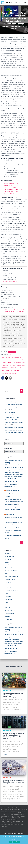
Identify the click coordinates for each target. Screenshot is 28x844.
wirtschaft (20, 482)
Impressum (21, 833)
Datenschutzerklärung (10, 833)
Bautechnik (8, 559)
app (21, 460)
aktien (6, 460)
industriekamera (20, 362)
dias (12, 360)
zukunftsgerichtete (12, 484)
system (3, 370)
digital (18, 465)
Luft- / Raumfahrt (9, 596)
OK (10, 841)
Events (6, 573)
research (10, 476)
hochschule (13, 470)
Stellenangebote (9, 619)
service (16, 476)
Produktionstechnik (9, 613)
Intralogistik (8, 587)
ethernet (24, 360)
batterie (13, 463)
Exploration (16, 467)
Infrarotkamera (5, 365)
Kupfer (6, 472)
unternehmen (10, 481)
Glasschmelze (11, 362)
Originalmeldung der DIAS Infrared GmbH (15, 309)
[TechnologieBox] (12, 2)
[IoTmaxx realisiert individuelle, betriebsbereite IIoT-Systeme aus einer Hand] (14, 767)
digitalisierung (9, 467)
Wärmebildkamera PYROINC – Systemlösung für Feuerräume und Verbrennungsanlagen (13, 185)
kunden (20, 470)
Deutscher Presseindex (13, 490)
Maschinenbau (8, 599)
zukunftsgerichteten (9, 486)
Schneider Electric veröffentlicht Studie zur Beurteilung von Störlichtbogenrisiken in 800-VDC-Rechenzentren (13, 736)
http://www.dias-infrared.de (10, 281)
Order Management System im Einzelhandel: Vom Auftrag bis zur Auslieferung (13, 530)
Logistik (7, 593)
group (5, 470)
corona (9, 465)
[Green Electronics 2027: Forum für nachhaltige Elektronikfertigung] (14, 680)
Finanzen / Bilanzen (10, 579)
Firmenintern (8, 582)
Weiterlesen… (7, 711)
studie (15, 478)
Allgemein (7, 553)
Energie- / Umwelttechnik (11, 570)
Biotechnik (7, 562)
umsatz (21, 478)
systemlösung (9, 370)
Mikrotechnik (8, 607)
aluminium (14, 460)
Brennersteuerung (6, 360)
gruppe (8, 470)
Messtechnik (17, 365)
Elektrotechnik (12, 351)
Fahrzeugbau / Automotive (11, 576)
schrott (13, 476)
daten (12, 465)
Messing (17, 474)
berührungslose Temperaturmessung (11, 357)
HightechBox (10, 514)
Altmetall (10, 460)
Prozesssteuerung (13, 367)
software (10, 479)
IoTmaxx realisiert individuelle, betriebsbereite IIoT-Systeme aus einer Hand (13, 782)
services (20, 476)
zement (14, 373)
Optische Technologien (10, 610)
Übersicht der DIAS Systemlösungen (13, 189)
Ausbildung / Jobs (9, 556)
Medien (7, 602)
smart (5, 478)
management (8, 474)
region (6, 476)
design (15, 465)
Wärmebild (17, 370)
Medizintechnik (9, 605)
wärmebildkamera (6, 373)
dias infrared (17, 360)
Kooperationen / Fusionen (11, 590)
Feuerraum (4, 362)
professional (4, 367)
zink (5, 484)
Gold (21, 467)
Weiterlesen (16, 841)
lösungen (17, 472)
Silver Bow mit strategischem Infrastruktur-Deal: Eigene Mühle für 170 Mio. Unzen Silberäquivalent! (13, 404)
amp (19, 460)
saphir (20, 367)
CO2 (5, 465)
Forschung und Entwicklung (11, 585)
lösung (12, 365)
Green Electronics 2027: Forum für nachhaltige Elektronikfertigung (13, 695)
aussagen (7, 463)
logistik (10, 472)
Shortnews (7, 616)
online (23, 365)
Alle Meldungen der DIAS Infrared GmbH (14, 311)
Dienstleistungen (9, 565)
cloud (20, 463)
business (17, 463)
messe (13, 474)
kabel (16, 470)
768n (10, 354)
